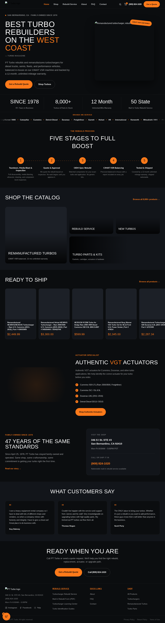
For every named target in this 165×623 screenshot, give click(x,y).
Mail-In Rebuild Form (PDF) (63, 599)
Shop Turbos (44, 84)
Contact (103, 4)
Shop (55, 4)
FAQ (93, 4)
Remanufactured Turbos (137, 604)
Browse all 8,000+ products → (146, 199)
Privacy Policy (129, 620)
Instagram (12, 608)
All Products (132, 594)
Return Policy (142, 620)
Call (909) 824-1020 (97, 572)
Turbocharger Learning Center (64, 604)
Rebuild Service (70, 4)
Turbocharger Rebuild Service (64, 594)
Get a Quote (151, 4)
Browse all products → (149, 282)
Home (46, 4)
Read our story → (13, 468)
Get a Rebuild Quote (19, 84)
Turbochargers (133, 599)
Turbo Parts (132, 609)
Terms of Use (155, 620)
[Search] (120, 4)
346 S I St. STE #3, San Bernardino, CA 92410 (24, 595)
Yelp (38, 608)
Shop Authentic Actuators (90, 412)
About (84, 4)
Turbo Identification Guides (63, 609)
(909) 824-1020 (135, 4)
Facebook (27, 608)
